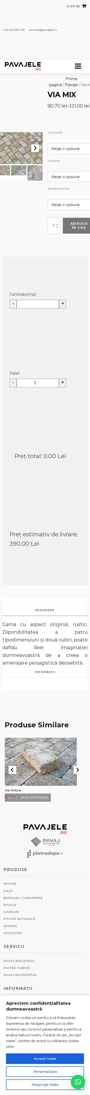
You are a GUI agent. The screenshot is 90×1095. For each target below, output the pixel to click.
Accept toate (45, 1059)
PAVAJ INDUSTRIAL (19, 961)
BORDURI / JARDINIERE (23, 898)
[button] (18, 170)
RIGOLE (10, 905)
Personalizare (45, 1071)
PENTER (10, 926)
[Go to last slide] (12, 770)
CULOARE (55, 132)
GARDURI (11, 912)
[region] (45, 1045)
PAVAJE (10, 883)
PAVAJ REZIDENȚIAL (20, 975)
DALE (8, 891)
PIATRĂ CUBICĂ (17, 968)
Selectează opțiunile (27, 797)
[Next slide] (35, 148)
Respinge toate (45, 1084)
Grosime (54, 160)
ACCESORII (13, 933)
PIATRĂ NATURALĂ (19, 919)
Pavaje (71, 85)
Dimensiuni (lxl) (58, 188)
